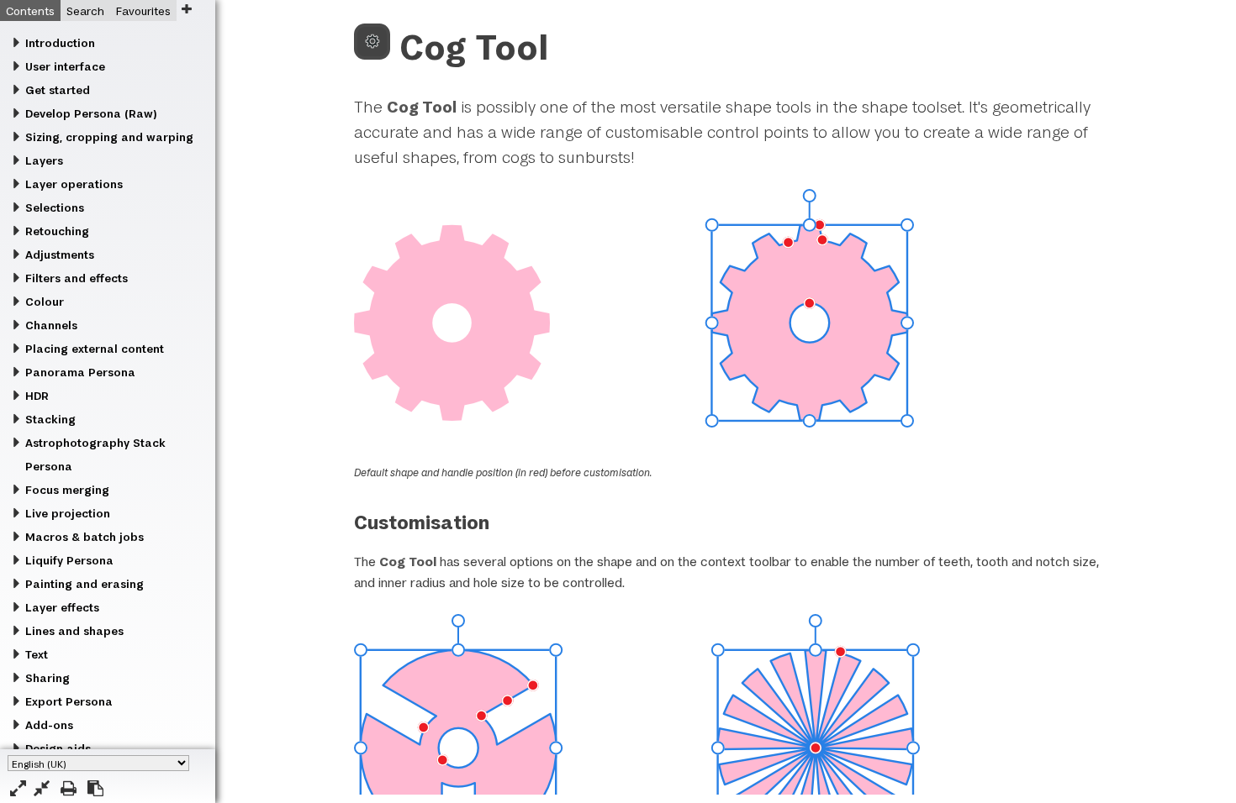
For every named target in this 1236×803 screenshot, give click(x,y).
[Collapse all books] (42, 788)
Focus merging (67, 489)
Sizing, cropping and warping (109, 136)
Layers (44, 160)
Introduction (60, 42)
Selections (54, 207)
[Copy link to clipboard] (95, 788)
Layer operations (74, 184)
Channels (51, 325)
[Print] (69, 788)
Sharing (47, 677)
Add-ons (49, 724)
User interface (65, 66)
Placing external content (94, 348)
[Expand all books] (18, 788)
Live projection (67, 513)
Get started (57, 89)
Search (85, 10)
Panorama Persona (80, 372)
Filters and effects (76, 278)
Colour (44, 301)
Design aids (58, 748)
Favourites (143, 10)
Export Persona (69, 701)
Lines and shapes (74, 630)
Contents (30, 10)
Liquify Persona (69, 560)
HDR (37, 395)
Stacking (50, 419)
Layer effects (62, 607)
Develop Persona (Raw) (90, 113)
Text (36, 654)
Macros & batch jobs (84, 536)
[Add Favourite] (186, 8)
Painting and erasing (84, 583)
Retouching (57, 231)
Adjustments (59, 254)
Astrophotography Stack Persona (95, 454)
